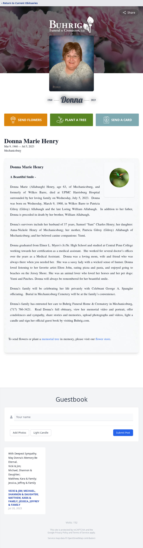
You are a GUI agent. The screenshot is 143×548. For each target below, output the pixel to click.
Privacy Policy (61, 532)
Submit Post (123, 432)
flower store (103, 339)
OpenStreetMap (75, 538)
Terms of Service (81, 532)
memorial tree (50, 339)
